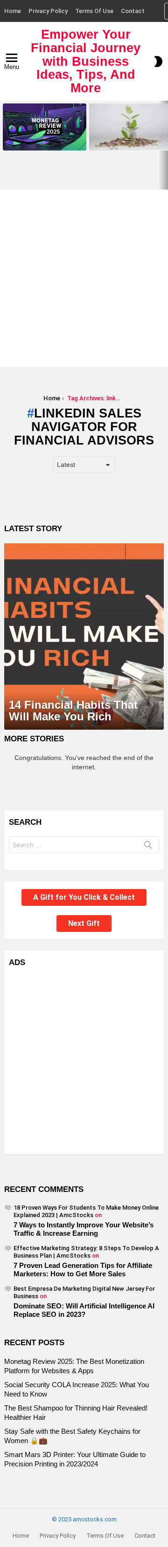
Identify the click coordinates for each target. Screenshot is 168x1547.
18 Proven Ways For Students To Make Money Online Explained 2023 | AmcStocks (86, 1211)
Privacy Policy (48, 10)
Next (163, 145)
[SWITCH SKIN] (158, 61)
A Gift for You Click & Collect (84, 897)
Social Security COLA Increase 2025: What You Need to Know (129, 140)
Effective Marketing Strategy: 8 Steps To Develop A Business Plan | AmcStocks (86, 1252)
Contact (133, 10)
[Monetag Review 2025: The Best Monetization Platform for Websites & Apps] (44, 127)
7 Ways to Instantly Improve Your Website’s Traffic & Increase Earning (84, 1229)
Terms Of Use (94, 10)
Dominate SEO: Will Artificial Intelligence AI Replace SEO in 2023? (84, 1310)
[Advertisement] (84, 278)
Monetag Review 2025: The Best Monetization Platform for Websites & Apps (44, 137)
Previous (4, 145)
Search (148, 846)
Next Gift (84, 923)
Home (12, 10)
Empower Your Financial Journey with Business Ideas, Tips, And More (85, 61)
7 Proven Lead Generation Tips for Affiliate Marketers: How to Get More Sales (83, 1269)
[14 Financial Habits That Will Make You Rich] (84, 636)
